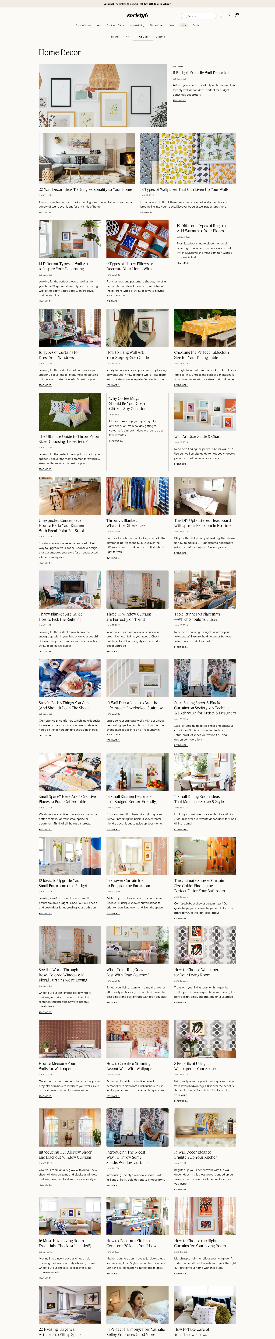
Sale (183, 25)
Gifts (171, 25)
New (99, 25)
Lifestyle (161, 36)
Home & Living (137, 25)
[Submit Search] (185, 16)
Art (128, 36)
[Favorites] (228, 16)
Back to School (83, 25)
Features (114, 36)
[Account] (220, 16)
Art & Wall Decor (115, 25)
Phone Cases (156, 25)
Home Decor (142, 36)
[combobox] (199, 16)
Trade (196, 25)
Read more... (179, 100)
